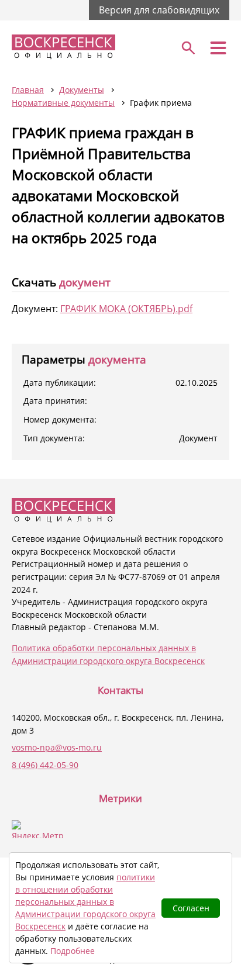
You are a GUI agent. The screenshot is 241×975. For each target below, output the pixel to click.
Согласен (191, 908)
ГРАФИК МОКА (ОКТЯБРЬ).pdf (126, 308)
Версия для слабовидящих (159, 10)
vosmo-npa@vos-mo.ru (57, 747)
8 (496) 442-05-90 (45, 764)
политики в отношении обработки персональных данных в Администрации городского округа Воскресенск (85, 902)
